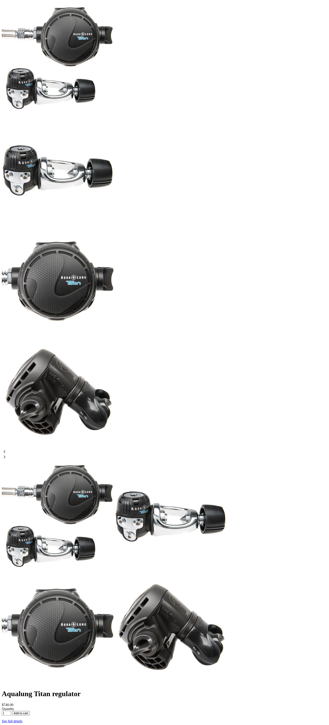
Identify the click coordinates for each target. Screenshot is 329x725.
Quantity (8, 709)
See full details (12, 721)
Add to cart (21, 713)
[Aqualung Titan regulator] (58, 112)
